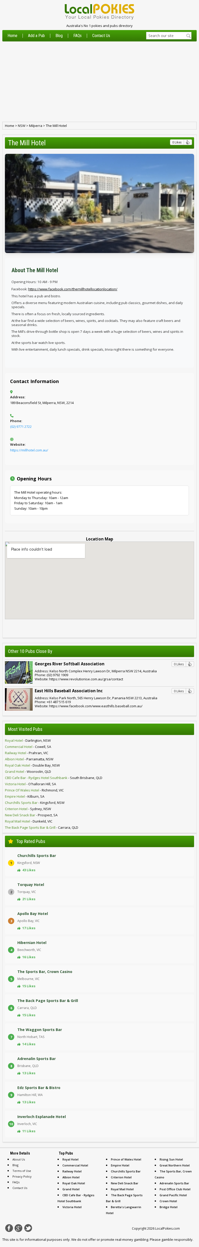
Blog (59, 36)
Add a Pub (36, 36)
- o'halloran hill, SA (30, 784)
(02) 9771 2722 (21, 426)
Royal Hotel (70, 1159)
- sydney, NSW (28, 808)
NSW (21, 125)
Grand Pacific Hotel (173, 1195)
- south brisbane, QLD (53, 777)
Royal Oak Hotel (73, 1183)
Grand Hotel (71, 1189)
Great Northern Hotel (175, 1165)
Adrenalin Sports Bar (174, 1183)
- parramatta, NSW (29, 759)
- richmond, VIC (34, 790)
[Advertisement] (99, 81)
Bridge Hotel (168, 1207)
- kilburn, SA (24, 796)
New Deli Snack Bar (124, 1183)
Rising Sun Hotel (171, 1159)
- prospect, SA (31, 815)
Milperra (35, 125)
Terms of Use (21, 1171)
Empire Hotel (120, 1165)
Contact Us (101, 36)
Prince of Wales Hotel (126, 1159)
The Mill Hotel (56, 125)
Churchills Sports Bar (126, 1171)
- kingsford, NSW (35, 802)
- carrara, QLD (41, 827)
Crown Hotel (168, 1201)
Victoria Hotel (72, 1207)
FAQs (77, 36)
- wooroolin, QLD (28, 771)
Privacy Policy (22, 1176)
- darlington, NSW (28, 740)
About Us (18, 1159)
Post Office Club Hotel (175, 1189)
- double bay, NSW (32, 765)
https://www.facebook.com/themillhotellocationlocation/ (72, 289)
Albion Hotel (71, 1177)
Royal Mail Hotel (122, 1189)
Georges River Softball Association (69, 663)
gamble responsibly (177, 1239)
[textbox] (168, 35)
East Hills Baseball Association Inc (69, 690)
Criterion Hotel (121, 1177)
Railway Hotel (72, 1171)
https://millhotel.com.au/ (29, 450)
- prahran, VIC (26, 753)
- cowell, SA (28, 746)
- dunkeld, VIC (28, 821)
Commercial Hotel (75, 1165)
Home (12, 36)
